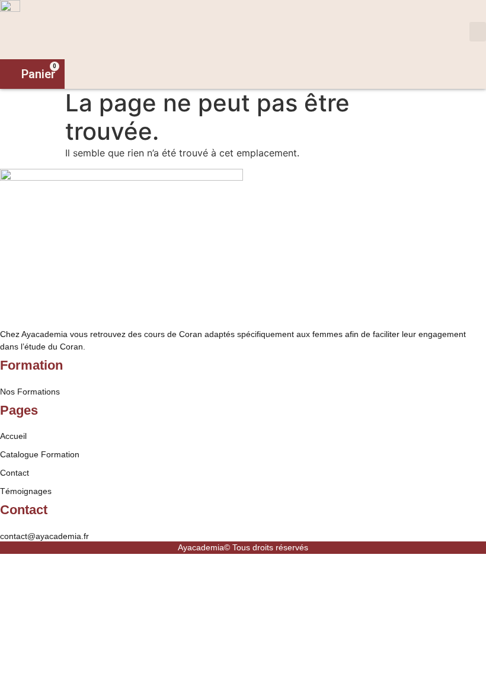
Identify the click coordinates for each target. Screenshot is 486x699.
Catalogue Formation (39, 454)
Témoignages (26, 491)
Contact (14, 472)
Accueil (13, 436)
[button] (477, 31)
